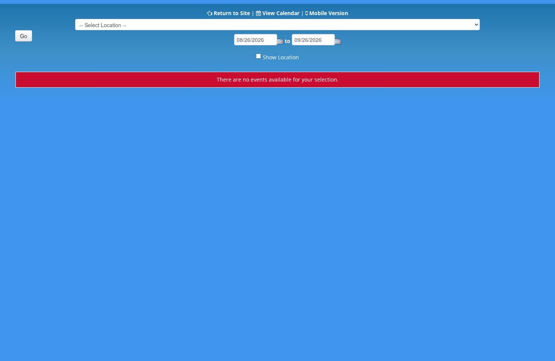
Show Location (281, 57)
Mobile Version (328, 13)
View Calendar (280, 13)
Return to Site (232, 13)
